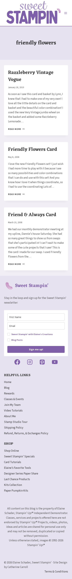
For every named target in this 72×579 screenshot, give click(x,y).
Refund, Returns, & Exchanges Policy (26, 433)
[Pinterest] (42, 362)
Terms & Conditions (56, 572)
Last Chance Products (17, 479)
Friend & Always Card (32, 215)
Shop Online (11, 451)
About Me (10, 416)
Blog (7, 388)
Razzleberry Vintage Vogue (30, 76)
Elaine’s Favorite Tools (17, 468)
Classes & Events (14, 399)
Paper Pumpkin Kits (16, 491)
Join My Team (12, 405)
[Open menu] (66, 13)
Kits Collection (13, 485)
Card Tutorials (12, 462)
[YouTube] (54, 362)
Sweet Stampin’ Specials (19, 457)
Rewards (9, 394)
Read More (16, 129)
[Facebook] (17, 362)
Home (7, 382)
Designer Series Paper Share (21, 474)
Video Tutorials (13, 411)
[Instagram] (29, 362)
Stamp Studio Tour (15, 422)
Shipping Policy (13, 428)
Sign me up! (36, 349)
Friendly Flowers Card (32, 149)
